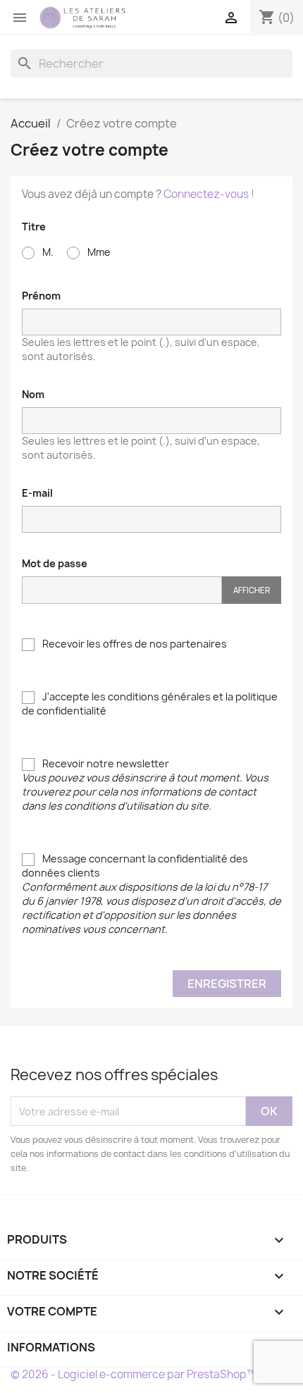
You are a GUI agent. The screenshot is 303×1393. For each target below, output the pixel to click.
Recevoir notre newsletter (145, 784)
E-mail (37, 493)
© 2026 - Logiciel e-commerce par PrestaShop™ (133, 1374)
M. (47, 252)
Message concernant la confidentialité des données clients (151, 894)
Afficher (251, 590)
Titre (34, 226)
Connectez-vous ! (208, 194)
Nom (33, 394)
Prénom (41, 295)
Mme (98, 252)
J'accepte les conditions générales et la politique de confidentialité (150, 703)
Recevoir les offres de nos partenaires (133, 643)
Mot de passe (54, 563)
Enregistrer (226, 983)
